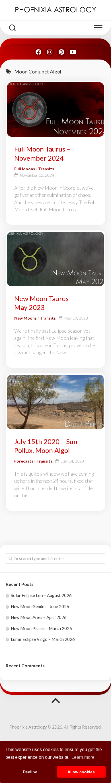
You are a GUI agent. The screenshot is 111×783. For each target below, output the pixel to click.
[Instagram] (49, 52)
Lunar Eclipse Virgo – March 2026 (43, 639)
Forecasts (23, 461)
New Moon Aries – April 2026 (39, 617)
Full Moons (24, 168)
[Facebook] (38, 52)
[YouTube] (72, 52)
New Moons (25, 318)
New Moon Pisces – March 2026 (41, 628)
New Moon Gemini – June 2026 (40, 606)
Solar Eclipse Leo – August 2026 (41, 595)
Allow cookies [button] (81, 772)
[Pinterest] (61, 52)
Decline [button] (30, 772)
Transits (46, 168)
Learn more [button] (82, 757)
